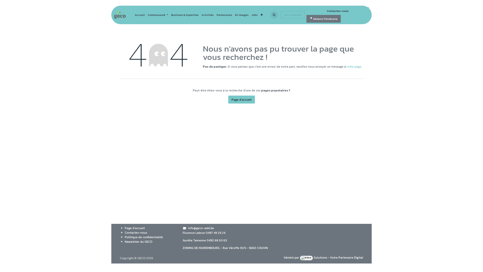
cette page (354, 66)
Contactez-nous (337, 11)
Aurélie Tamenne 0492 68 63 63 (205, 240)
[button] (274, 15)
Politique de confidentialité (144, 237)
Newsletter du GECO (138, 241)
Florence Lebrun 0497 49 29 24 (204, 232)
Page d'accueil (242, 99)
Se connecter (293, 15)
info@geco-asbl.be (201, 228)
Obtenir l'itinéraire (325, 19)
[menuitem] (139, 15)
